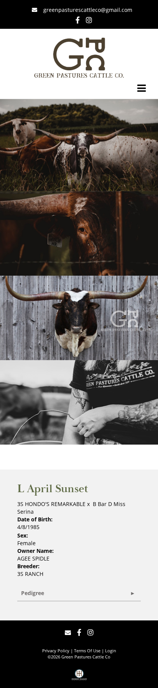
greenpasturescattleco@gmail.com (87, 9)
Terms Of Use (87, 650)
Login (110, 650)
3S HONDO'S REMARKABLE (51, 504)
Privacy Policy (55, 650)
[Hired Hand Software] (79, 677)
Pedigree (32, 593)
